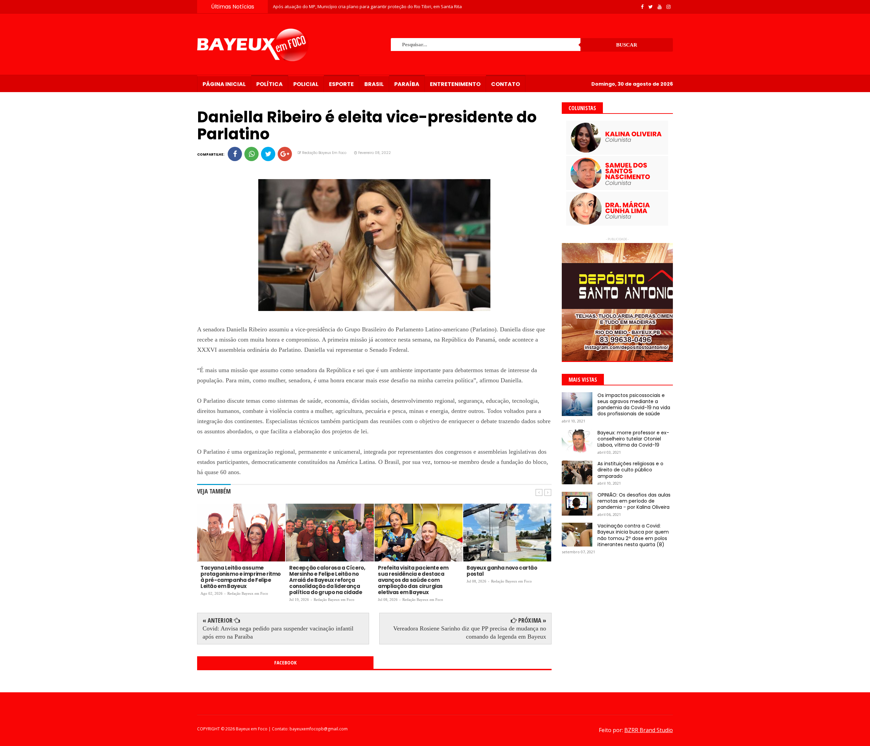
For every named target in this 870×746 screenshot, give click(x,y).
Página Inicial (224, 84)
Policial (305, 84)
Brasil (374, 84)
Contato (505, 84)
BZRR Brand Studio (648, 730)
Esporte (341, 84)
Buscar (626, 45)
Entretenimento (455, 84)
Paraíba (406, 84)
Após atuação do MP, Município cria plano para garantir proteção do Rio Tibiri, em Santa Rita (367, 6)
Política (269, 84)
